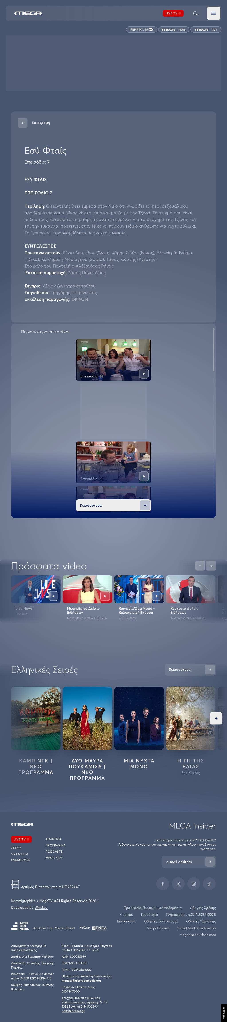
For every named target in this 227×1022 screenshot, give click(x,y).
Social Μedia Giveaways (196, 928)
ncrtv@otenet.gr (73, 1011)
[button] (213, 13)
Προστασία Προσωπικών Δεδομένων (153, 908)
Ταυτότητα (149, 915)
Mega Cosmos (158, 928)
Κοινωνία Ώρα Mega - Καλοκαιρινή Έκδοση (137, 610)
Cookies (126, 915)
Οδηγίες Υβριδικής (201, 921)
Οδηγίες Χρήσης (203, 908)
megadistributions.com (198, 935)
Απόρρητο (223, 1012)
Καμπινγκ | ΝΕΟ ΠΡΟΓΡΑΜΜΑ (36, 766)
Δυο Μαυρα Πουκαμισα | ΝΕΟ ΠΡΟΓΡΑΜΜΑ (87, 769)
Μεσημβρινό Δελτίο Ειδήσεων (83, 610)
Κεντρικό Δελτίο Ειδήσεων (184, 610)
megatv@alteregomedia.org (81, 980)
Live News (24, 608)
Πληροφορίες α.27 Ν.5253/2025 (191, 915)
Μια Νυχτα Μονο (139, 764)
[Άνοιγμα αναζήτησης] (195, 13)
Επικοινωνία (126, 921)
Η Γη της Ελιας (190, 764)
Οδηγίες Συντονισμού (161, 921)
